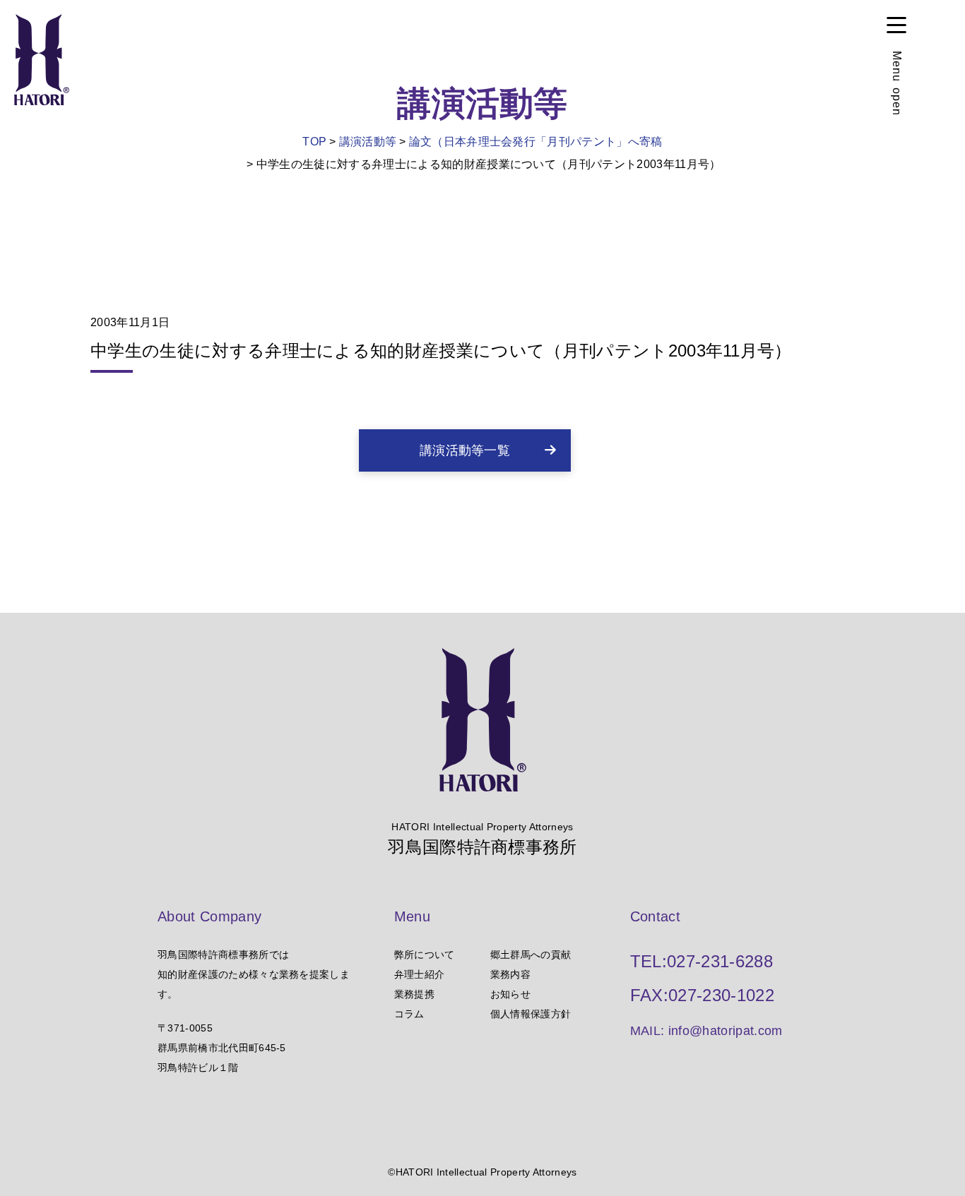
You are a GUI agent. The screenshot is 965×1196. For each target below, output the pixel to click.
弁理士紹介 (419, 974)
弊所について (424, 954)
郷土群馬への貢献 (531, 954)
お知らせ (510, 994)
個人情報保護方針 (531, 1013)
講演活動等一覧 (465, 450)
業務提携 (414, 994)
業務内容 (510, 974)
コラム (409, 1013)
